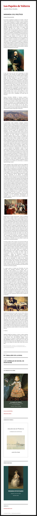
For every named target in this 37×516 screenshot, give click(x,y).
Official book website (7, 413)
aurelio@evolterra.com (8, 508)
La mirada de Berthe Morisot (20, 345)
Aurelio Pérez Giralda (8, 345)
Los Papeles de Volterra (17, 6)
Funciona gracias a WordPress (16, 513)
